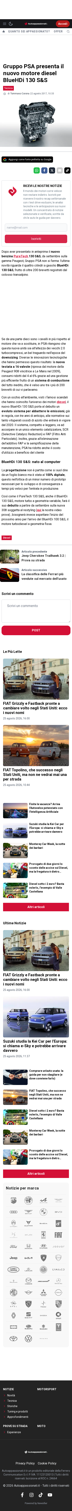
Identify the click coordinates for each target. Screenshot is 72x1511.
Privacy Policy (25, 1463)
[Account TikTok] (40, 1495)
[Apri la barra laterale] (4, 23)
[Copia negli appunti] (67, 170)
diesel (61, 402)
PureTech (21, 256)
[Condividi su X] (52, 170)
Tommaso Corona (19, 93)
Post (36, 630)
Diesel (6, 537)
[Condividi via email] (60, 170)
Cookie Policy (47, 1463)
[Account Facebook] (22, 1495)
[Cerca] (68, 31)
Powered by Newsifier (36, 1503)
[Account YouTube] (50, 1495)
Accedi (62, 23)
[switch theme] (10, 23)
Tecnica (8, 88)
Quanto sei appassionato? (29, 31)
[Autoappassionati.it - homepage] (36, 23)
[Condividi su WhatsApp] (37, 170)
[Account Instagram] (31, 1495)
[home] (3, 31)
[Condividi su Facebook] (44, 170)
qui (39, 510)
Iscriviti (36, 239)
